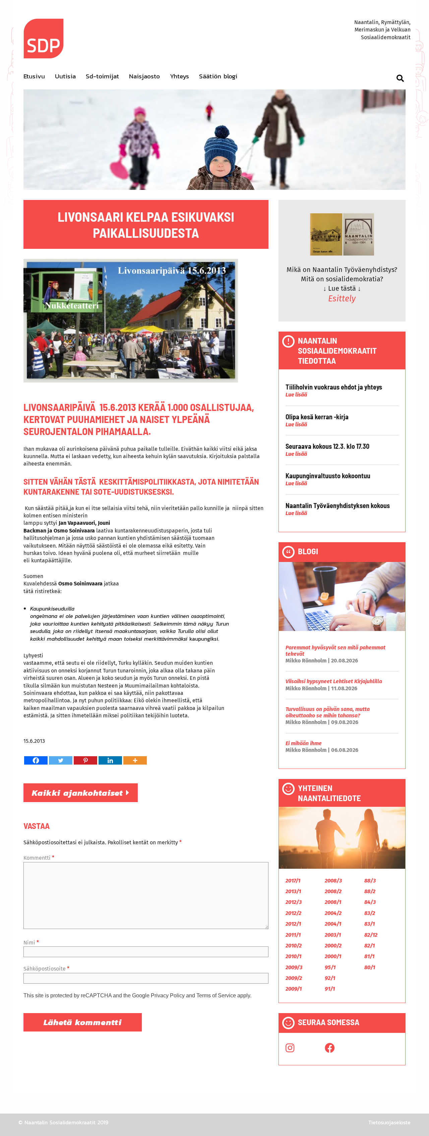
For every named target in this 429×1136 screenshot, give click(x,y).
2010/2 (294, 945)
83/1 (369, 924)
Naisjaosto (144, 76)
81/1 (369, 956)
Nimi (31, 942)
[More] (135, 760)
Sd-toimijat (102, 76)
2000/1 (333, 956)
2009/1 (294, 989)
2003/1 (333, 935)
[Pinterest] (85, 760)
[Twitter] (60, 760)
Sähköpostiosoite (46, 969)
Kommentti (38, 858)
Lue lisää (296, 395)
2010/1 (293, 956)
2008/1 (333, 902)
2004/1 (333, 924)
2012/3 (294, 902)
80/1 (369, 967)
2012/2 (293, 913)
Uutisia (65, 76)
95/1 (330, 967)
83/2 (369, 913)
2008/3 (333, 880)
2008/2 (333, 891)
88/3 (370, 880)
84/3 (370, 902)
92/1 (330, 978)
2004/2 (333, 913)
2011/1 (293, 935)
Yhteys (179, 76)
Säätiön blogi (218, 76)
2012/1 (293, 924)
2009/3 (294, 967)
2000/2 (333, 945)
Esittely (342, 299)
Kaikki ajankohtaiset (79, 792)
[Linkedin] (110, 760)
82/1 (369, 945)
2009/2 (294, 978)
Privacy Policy (168, 995)
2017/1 (293, 880)
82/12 (370, 935)
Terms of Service (216, 995)
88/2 (369, 891)
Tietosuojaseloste (389, 1122)
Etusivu (34, 76)
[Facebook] (36, 760)
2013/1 (293, 891)
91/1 (330, 989)
